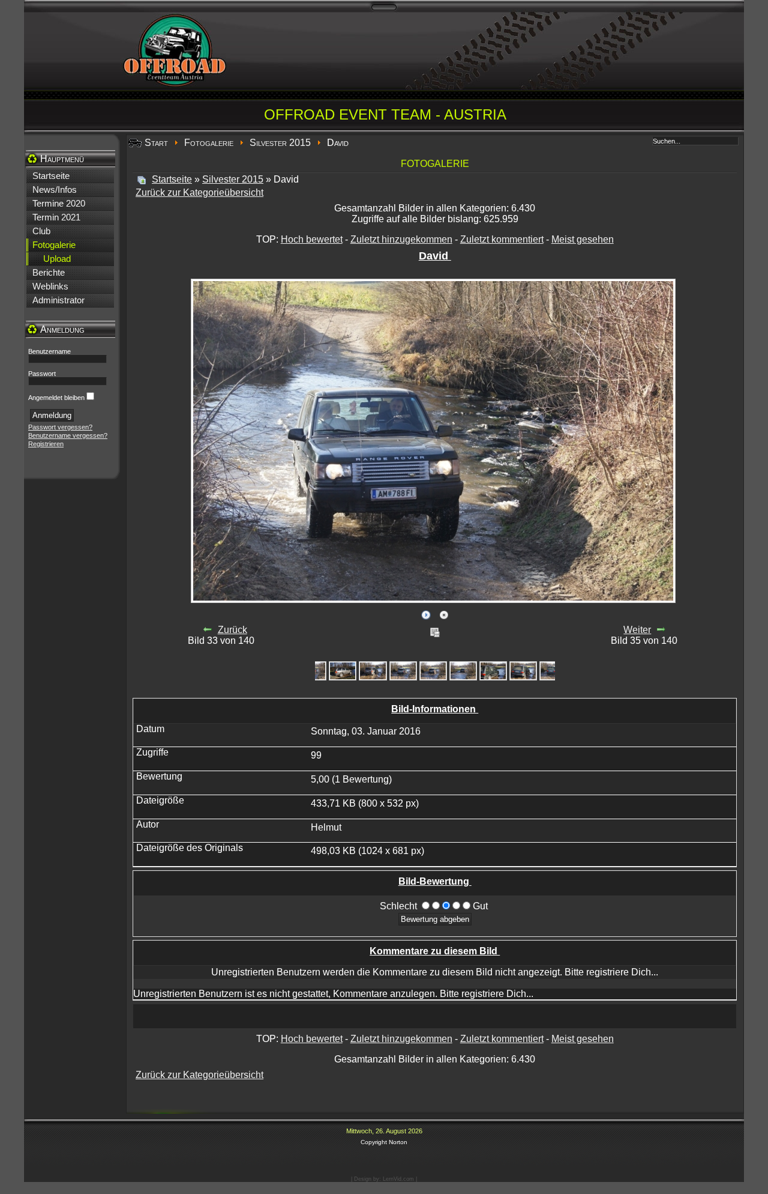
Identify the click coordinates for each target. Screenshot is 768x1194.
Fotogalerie (208, 143)
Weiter (637, 630)
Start (156, 143)
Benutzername (49, 351)
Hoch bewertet (312, 239)
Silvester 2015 (280, 143)
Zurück (232, 630)
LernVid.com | (400, 1179)
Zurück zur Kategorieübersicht (199, 192)
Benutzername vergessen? (67, 435)
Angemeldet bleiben (56, 397)
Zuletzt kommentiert (502, 239)
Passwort (42, 373)
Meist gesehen (582, 239)
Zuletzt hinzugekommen (401, 239)
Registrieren (46, 443)
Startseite (172, 179)
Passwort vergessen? (60, 427)
